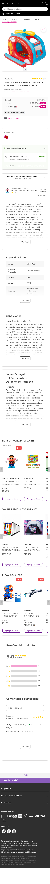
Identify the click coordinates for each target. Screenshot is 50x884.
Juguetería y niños (8, 19)
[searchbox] (27, 9)
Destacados (6, 803)
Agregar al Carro (11, 499)
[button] (46, 3)
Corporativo (6, 789)
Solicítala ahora (14, 118)
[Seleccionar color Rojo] (6, 137)
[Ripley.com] (14, 3)
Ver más (25, 242)
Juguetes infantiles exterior (27, 19)
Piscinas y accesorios (9, 22)
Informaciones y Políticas (11, 796)
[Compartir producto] (43, 29)
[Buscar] (4, 9)
